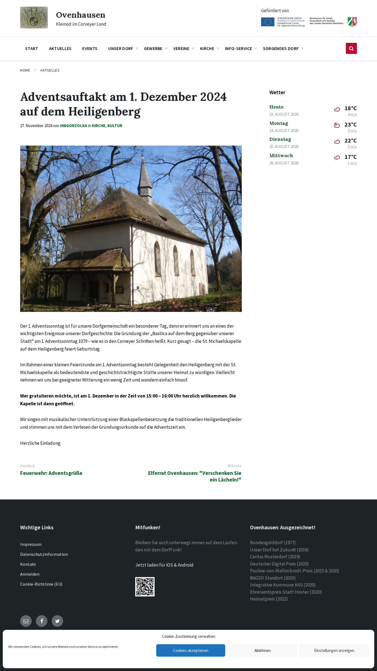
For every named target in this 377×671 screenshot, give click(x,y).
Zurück (27, 465)
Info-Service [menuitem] (238, 48)
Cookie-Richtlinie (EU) (41, 584)
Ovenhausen (80, 14)
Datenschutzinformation (44, 554)
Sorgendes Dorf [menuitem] (281, 48)
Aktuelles (50, 70)
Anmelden (29, 574)
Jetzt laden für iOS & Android (164, 565)
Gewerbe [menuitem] (153, 48)
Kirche (98, 125)
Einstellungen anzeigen (334, 650)
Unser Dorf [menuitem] (120, 48)
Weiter (234, 465)
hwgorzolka (73, 125)
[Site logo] (34, 27)
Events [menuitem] (89, 48)
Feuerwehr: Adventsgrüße (51, 473)
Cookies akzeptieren (190, 650)
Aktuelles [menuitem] (60, 48)
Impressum (31, 544)
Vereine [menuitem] (181, 48)
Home (25, 70)
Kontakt (28, 564)
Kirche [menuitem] (207, 48)
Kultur (114, 125)
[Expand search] (351, 48)
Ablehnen (262, 650)
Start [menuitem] (31, 48)
